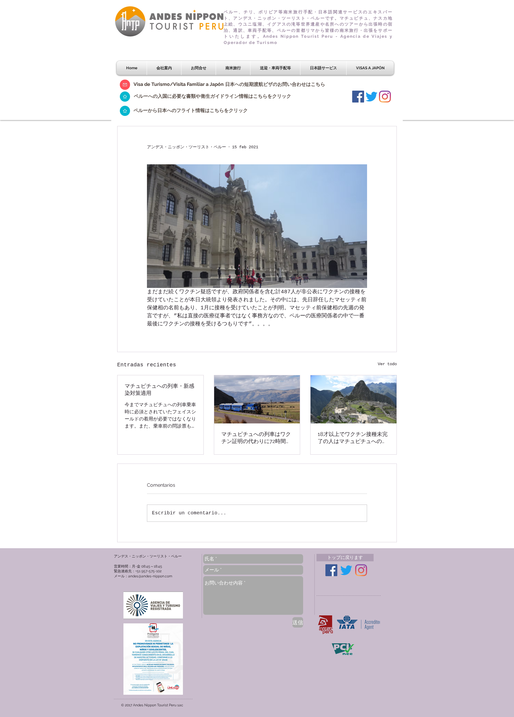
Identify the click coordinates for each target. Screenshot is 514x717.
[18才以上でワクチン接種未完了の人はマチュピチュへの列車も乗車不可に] (354, 399)
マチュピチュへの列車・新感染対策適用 (159, 389)
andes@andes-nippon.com (150, 576)
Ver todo (387, 364)
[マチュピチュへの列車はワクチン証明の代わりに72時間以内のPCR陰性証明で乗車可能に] (257, 399)
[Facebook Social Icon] (358, 97)
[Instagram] (385, 97)
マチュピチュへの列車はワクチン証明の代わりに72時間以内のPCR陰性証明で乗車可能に (256, 438)
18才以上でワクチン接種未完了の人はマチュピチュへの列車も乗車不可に (353, 438)
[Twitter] (371, 97)
